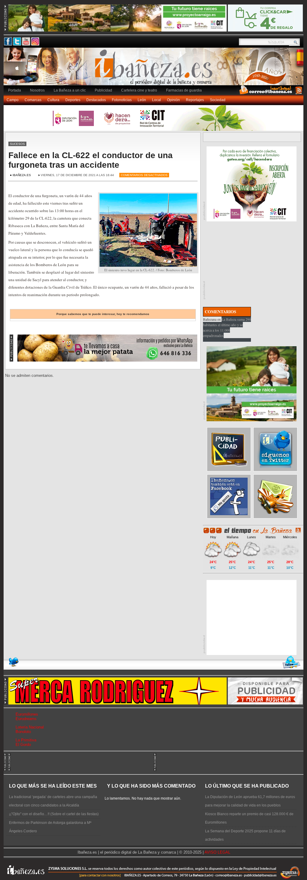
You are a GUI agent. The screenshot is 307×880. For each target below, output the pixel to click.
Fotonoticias (122, 100)
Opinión (173, 100)
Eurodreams (26, 718)
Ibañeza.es (155, 70)
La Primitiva (26, 740)
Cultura (53, 100)
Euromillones (27, 714)
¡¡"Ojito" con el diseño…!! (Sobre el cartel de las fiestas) (54, 814)
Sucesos (17, 144)
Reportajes (195, 100)
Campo (13, 100)
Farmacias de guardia (184, 90)
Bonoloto (23, 731)
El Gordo (23, 744)
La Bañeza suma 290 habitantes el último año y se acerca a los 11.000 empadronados (227, 327)
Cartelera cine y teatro (139, 90)
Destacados (96, 100)
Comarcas (33, 100)
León (142, 100)
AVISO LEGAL (217, 852)
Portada (14, 90)
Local (156, 100)
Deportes (72, 100)
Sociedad (217, 100)
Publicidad (103, 90)
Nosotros (37, 90)
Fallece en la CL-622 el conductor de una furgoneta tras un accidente (90, 160)
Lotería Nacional (30, 727)
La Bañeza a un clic (70, 90)
